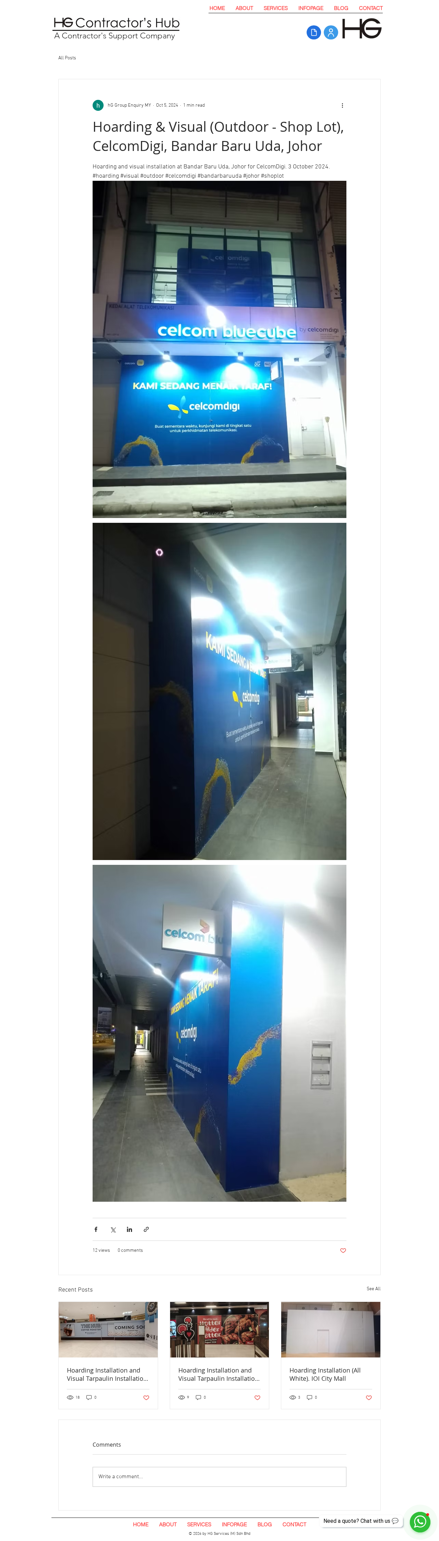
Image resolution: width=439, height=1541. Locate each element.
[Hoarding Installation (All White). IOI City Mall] (330, 1329)
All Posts (67, 58)
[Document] (314, 32)
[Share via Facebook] (96, 1229)
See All (374, 1289)
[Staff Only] (331, 32)
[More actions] (342, 105)
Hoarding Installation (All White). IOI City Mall (325, 1374)
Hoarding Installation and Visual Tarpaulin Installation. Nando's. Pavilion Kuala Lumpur (219, 1374)
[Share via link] (146, 1229)
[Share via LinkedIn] (129, 1229)
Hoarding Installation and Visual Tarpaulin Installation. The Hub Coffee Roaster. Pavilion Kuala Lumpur (108, 1374)
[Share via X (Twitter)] (112, 1229)
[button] (275, 8)
